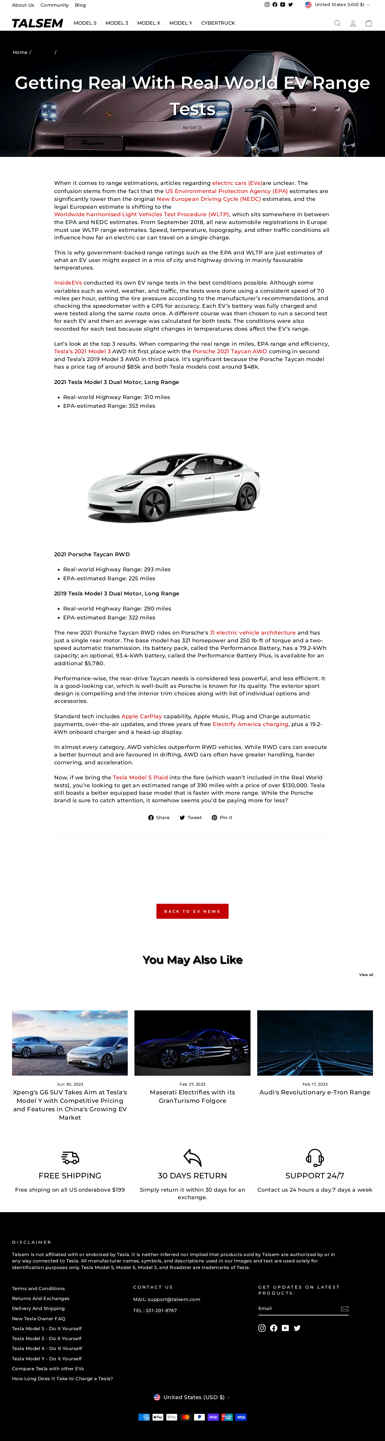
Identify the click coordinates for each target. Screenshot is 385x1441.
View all (366, 974)
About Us (23, 5)
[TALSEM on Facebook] (273, 1328)
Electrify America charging (250, 724)
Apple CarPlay (142, 716)
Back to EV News (192, 911)
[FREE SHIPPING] (70, 1159)
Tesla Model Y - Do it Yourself (47, 1358)
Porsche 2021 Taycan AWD (230, 351)
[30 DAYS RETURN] (192, 1159)
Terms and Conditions (38, 1288)
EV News (43, 52)
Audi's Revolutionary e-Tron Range (315, 1092)
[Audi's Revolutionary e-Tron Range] (315, 1043)
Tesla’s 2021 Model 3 (82, 351)
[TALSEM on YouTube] (285, 1328)
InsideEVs (68, 282)
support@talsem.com (174, 1299)
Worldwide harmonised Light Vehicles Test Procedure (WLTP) (141, 214)
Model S (85, 23)
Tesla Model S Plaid (140, 777)
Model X (148, 23)
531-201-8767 (161, 1310)
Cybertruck (218, 23)
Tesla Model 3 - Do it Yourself (47, 1338)
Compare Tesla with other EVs (48, 1368)
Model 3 (117, 23)
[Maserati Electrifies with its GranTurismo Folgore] (192, 1043)
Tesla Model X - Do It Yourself (47, 1348)
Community (55, 5)
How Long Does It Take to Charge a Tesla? (62, 1378)
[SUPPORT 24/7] (315, 1159)
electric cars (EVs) (237, 183)
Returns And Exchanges (40, 1298)
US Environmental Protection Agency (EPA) (226, 191)
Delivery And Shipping (38, 1308)
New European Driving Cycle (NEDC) (209, 199)
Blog (80, 5)
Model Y (180, 23)
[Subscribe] (345, 1308)
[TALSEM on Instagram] (262, 1328)
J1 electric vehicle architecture (253, 632)
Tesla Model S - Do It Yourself (47, 1328)
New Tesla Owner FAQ (39, 1318)
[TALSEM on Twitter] (297, 1328)
